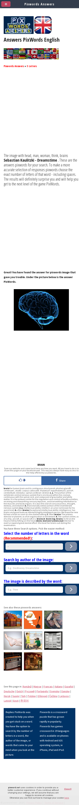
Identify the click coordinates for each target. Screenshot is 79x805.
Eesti (16, 700)
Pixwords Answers (14, 66)
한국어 (24, 700)
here (66, 798)
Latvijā (7, 700)
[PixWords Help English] (43, 33)
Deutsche (9, 691)
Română (26, 686)
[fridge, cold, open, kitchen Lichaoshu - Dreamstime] (53, 649)
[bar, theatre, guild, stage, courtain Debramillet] (33, 669)
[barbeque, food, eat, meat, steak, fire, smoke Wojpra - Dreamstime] (53, 628)
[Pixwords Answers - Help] (19, 33)
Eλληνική (42, 696)
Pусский (30, 691)
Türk (23, 696)
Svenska (54, 691)
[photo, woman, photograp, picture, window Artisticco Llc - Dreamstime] (33, 649)
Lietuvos (64, 696)
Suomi (15, 696)
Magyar (37, 686)
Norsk (7, 696)
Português (42, 691)
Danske (65, 691)
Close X (67, 788)
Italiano (59, 686)
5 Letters (32, 66)
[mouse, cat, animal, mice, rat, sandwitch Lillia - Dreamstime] (33, 628)
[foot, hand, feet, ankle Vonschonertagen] (13, 649)
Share (62, 480)
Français (48, 686)
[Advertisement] (39, 113)
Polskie (32, 696)
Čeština (53, 696)
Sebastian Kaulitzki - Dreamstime (30, 160)
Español (68, 686)
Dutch (19, 691)
